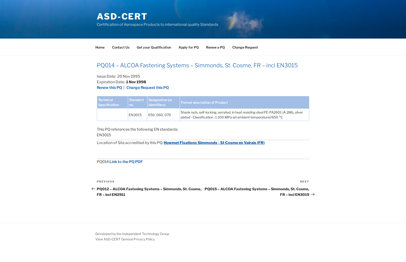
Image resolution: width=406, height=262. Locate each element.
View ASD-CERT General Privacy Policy (125, 239)
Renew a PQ (215, 47)
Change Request (245, 47)
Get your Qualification (154, 47)
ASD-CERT (122, 16)
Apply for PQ (189, 47)
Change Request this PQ (147, 87)
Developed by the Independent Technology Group (132, 234)
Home (100, 47)
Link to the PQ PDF (126, 161)
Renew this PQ (109, 87)
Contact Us (120, 47)
